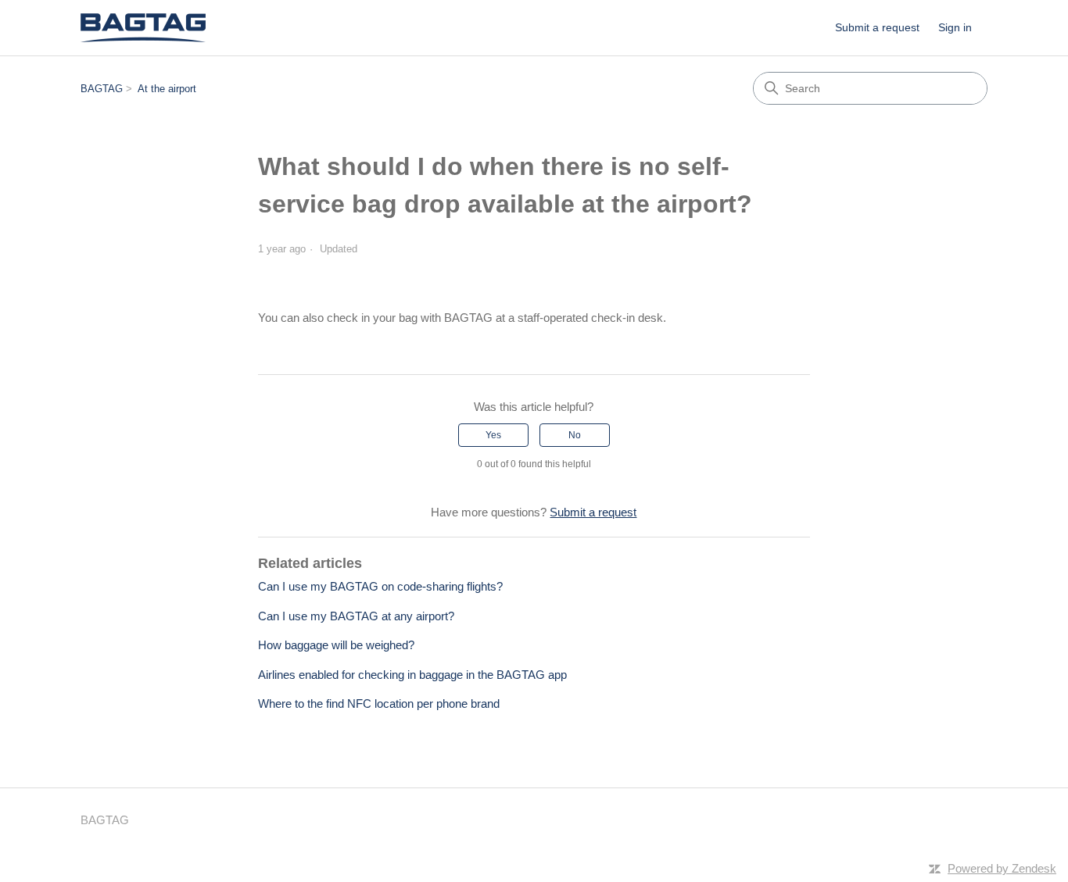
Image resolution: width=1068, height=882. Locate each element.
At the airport (167, 89)
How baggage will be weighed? (336, 645)
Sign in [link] (955, 27)
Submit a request (877, 27)
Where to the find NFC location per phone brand (379, 703)
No (574, 435)
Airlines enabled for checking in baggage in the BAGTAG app (412, 674)
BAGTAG (102, 89)
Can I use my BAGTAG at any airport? (356, 616)
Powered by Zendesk (1002, 868)
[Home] (143, 27)
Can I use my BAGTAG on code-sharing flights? (380, 586)
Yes (493, 435)
